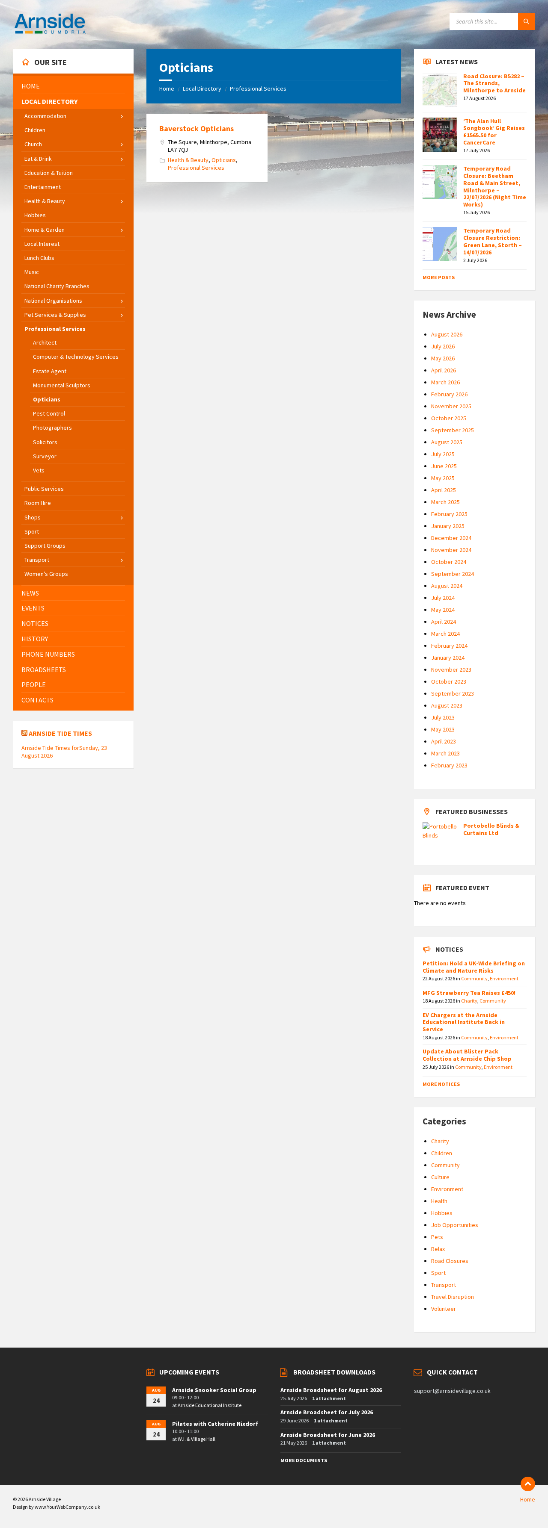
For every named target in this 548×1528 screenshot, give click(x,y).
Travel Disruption (452, 1297)
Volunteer (443, 1309)
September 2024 (452, 574)
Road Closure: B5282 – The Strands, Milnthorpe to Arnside (494, 83)
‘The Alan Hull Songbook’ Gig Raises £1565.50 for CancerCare (494, 131)
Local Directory (202, 88)
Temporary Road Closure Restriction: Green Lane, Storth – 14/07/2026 (492, 241)
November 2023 (451, 669)
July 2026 (443, 346)
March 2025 (445, 502)
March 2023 (445, 753)
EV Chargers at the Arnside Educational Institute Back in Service (464, 1022)
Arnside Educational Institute (209, 1405)
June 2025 (444, 466)
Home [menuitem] (527, 1499)
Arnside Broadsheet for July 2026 (326, 1412)
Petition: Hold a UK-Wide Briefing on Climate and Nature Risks (474, 966)
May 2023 (443, 729)
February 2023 (449, 765)
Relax (438, 1249)
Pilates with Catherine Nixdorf (215, 1424)
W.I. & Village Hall (196, 1439)
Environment (504, 978)
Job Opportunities (454, 1225)
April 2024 (443, 621)
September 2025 (452, 430)
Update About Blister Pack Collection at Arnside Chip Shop (467, 1054)
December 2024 (451, 538)
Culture (440, 1177)
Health (439, 1201)
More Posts (439, 277)
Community (474, 978)
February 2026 (449, 394)
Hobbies (442, 1213)
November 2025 (451, 406)
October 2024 (448, 562)
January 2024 (448, 657)
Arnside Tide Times (60, 733)
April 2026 (443, 370)
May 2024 (443, 610)
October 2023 (448, 681)
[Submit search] (526, 21)
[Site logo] (50, 32)
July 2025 (443, 454)
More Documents (303, 1460)
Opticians (223, 160)
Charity (469, 1000)
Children (441, 1153)
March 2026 (445, 382)
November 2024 (451, 550)
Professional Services (258, 88)
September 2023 (452, 693)
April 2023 (443, 741)
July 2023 (443, 717)
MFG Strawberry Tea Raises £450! (469, 993)
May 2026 (443, 358)
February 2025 (449, 514)
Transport (443, 1285)
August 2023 (446, 705)
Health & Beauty (188, 160)
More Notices (441, 1084)
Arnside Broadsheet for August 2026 (331, 1390)
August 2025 (446, 442)
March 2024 (445, 633)
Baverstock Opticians (196, 128)
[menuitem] (73, 86)
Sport (438, 1273)
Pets (437, 1237)
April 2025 (443, 490)
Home (166, 88)
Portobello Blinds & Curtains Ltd (491, 829)
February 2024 (449, 645)
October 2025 (448, 418)
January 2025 (448, 526)
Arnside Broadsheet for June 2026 (327, 1435)
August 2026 (446, 334)
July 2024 (443, 598)
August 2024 (446, 586)
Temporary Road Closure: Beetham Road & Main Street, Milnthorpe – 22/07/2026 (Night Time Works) (494, 186)
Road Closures (449, 1261)
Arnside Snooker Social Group (214, 1390)
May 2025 (443, 478)
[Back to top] (528, 1484)
